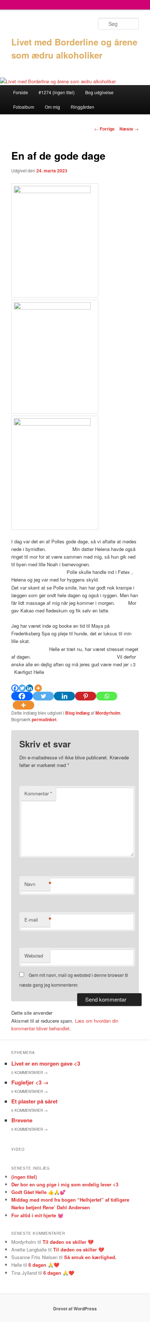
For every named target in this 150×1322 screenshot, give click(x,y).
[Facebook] (15, 688)
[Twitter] (22, 688)
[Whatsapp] (106, 696)
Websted (33, 955)
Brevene (21, 1120)
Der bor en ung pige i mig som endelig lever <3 (64, 1184)
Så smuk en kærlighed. (90, 1257)
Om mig (52, 107)
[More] (38, 688)
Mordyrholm (108, 713)
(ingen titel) (24, 1176)
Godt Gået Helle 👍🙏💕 (38, 1192)
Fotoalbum (23, 107)
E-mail (37, 920)
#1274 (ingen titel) (57, 92)
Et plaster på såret (34, 1101)
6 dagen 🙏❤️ (43, 1264)
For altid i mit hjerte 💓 (37, 1215)
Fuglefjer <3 (29, 1082)
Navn (37, 884)
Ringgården (82, 107)
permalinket (44, 719)
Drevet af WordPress (75, 1308)
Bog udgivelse (99, 92)
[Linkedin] (29, 688)
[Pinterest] (85, 696)
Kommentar (38, 793)
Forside (20, 92)
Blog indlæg (77, 713)
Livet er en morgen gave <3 (45, 1063)
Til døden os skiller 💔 (68, 1241)
